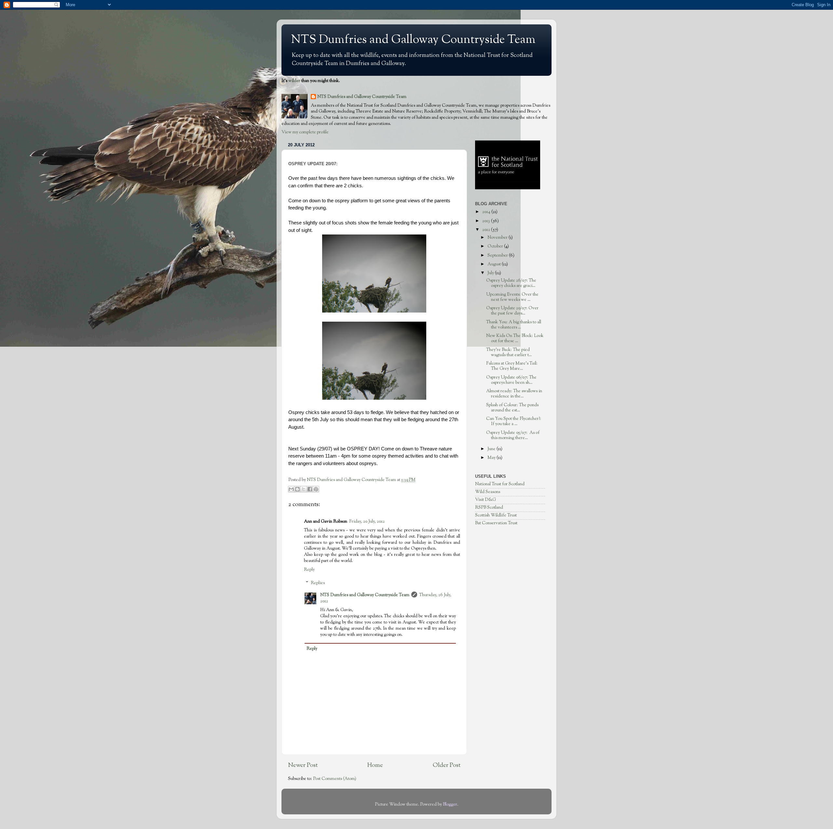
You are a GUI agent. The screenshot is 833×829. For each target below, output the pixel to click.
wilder (294, 81)
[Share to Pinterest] (316, 489)
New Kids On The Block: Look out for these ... (514, 338)
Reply (309, 570)
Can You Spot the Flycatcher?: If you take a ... (513, 421)
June (492, 449)
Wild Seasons (487, 492)
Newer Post (303, 765)
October (495, 246)
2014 (486, 212)
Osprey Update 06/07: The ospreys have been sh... (511, 380)
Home (375, 765)
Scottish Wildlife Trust (496, 515)
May (492, 458)
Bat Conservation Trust (496, 523)
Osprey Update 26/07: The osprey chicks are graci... (511, 283)
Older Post (446, 765)
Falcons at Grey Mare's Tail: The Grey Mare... (512, 366)
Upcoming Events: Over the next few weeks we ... (512, 297)
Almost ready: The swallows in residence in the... (514, 393)
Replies (318, 583)
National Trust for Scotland (500, 484)
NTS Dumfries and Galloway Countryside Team (413, 40)
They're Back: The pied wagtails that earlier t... (509, 352)
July (491, 273)
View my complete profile (305, 132)
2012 (486, 230)
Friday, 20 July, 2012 (367, 521)
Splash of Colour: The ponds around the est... (512, 407)
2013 (486, 221)
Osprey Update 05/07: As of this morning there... (512, 435)
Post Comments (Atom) (334, 779)
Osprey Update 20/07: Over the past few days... (512, 310)
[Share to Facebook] (310, 489)
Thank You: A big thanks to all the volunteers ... (513, 324)
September (498, 255)
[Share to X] (303, 489)
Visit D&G (485, 500)
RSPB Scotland (489, 507)
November (498, 237)
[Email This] (291, 489)
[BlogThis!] (297, 489)
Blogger (450, 804)
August (494, 264)
